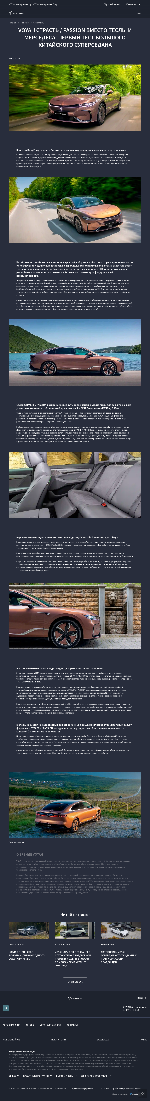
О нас (144, 1039)
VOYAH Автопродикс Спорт (46, 4)
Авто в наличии (11, 1024)
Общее (12, 1075)
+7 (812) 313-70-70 (131, 1010)
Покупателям (58, 1039)
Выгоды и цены (64, 1075)
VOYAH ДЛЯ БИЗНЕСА (50, 1024)
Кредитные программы (36, 1075)
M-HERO (30, 1024)
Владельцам (103, 1039)
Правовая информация (82, 1088)
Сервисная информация (94, 1075)
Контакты (72, 1024)
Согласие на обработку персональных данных (120, 1088)
